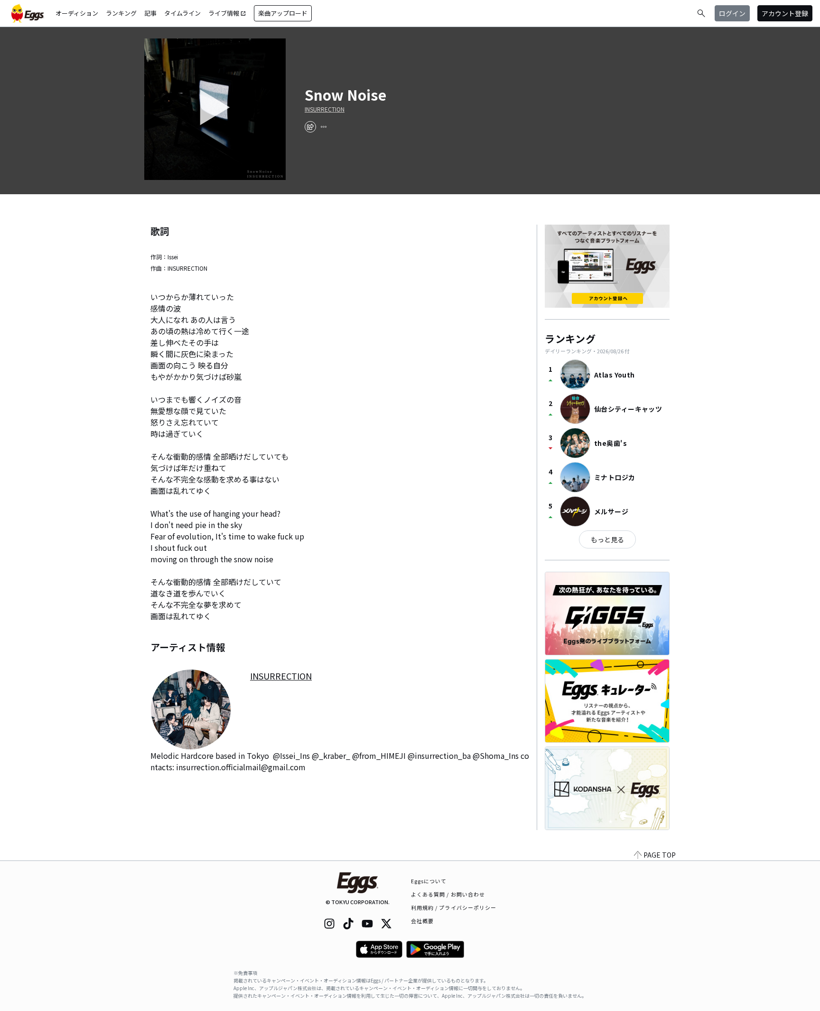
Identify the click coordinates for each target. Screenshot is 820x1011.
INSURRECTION (325, 109)
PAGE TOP (659, 855)
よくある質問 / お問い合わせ (448, 894)
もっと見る (607, 539)
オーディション (77, 13)
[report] (323, 126)
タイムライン (182, 13)
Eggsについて (429, 881)
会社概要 (422, 921)
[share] (310, 126)
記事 (150, 13)
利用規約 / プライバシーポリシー (454, 907)
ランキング (121, 13)
